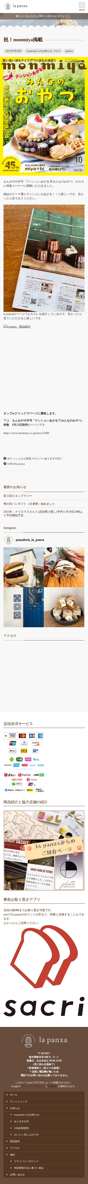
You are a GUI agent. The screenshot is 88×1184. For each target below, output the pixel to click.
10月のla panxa (16, 463)
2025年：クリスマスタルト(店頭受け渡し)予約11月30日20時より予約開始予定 (43, 513)
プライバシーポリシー (33, 1086)
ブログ (57, 51)
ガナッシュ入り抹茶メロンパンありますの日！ (35, 458)
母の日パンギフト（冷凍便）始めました (29, 503)
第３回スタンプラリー (17, 495)
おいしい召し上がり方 (26, 1134)
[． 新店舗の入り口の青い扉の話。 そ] (23, 607)
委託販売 (15, 1141)
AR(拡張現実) (21, 1128)
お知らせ (15, 1108)
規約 (12, 1154)
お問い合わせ (17, 1174)
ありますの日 (21, 1121)
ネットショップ (18, 1101)
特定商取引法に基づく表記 (29, 1168)
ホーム (13, 1094)
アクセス (15, 1148)
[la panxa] (15, 6)
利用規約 (53, 1086)
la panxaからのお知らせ (39, 51)
